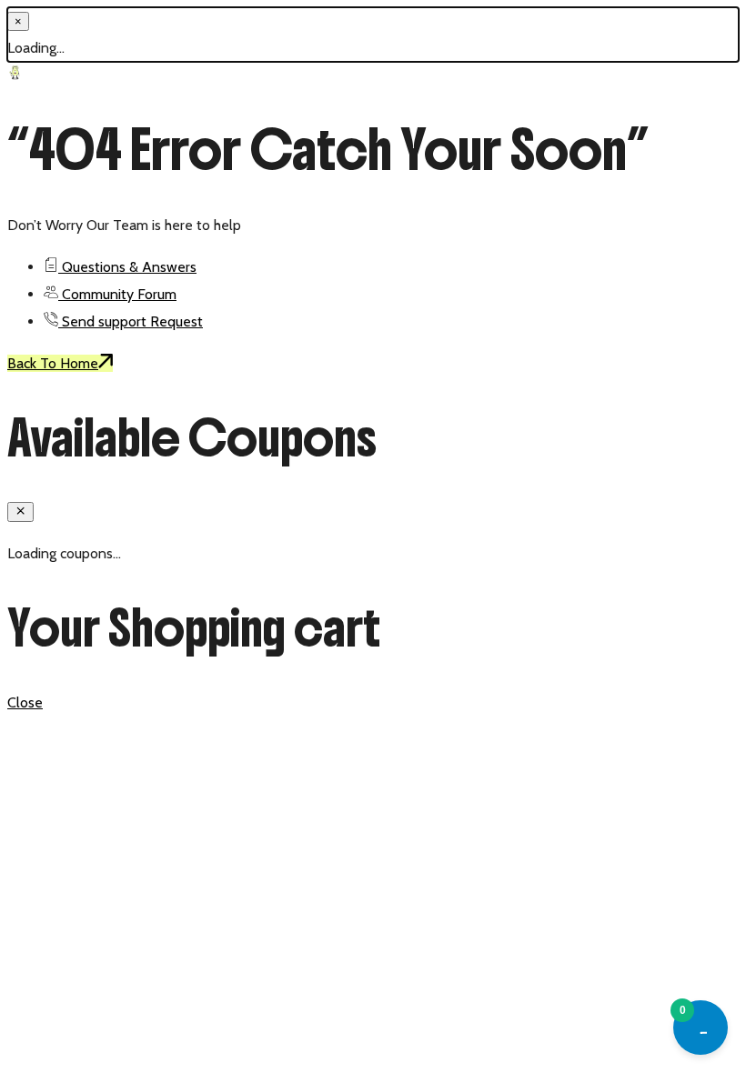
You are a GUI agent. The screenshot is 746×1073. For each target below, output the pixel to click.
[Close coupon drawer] (20, 512)
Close (25, 702)
